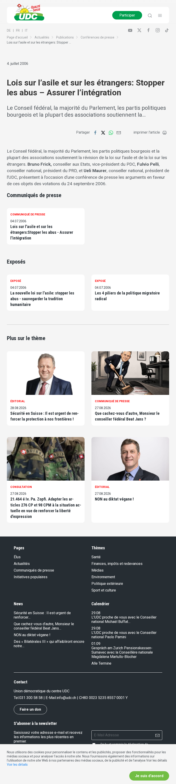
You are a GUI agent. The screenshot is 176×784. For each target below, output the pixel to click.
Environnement (103, 577)
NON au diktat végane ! (114, 499)
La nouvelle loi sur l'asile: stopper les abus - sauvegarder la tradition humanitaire (42, 299)
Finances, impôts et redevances (117, 563)
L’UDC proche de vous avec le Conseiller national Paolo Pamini (124, 634)
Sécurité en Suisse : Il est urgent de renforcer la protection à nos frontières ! (44, 416)
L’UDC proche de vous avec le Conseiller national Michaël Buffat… (124, 619)
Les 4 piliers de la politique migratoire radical (127, 296)
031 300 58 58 (31, 698)
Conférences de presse (97, 37)
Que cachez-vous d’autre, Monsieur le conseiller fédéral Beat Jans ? (127, 416)
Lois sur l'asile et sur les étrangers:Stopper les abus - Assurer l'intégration (41, 232)
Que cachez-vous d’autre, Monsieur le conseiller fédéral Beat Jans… (44, 626)
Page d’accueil (17, 37)
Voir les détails (17, 764)
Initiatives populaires (30, 577)
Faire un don (30, 709)
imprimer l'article (146, 132)
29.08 (95, 613)
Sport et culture (103, 590)
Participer (127, 15)
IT (26, 30)
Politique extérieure (107, 583)
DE (9, 30)
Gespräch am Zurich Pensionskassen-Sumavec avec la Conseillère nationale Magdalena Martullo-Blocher (122, 652)
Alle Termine (101, 663)
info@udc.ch (66, 698)
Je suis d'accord (149, 776)
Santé (96, 557)
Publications (65, 37)
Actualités (42, 37)
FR (18, 30)
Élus (17, 557)
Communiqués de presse (34, 570)
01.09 (95, 643)
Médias (97, 570)
